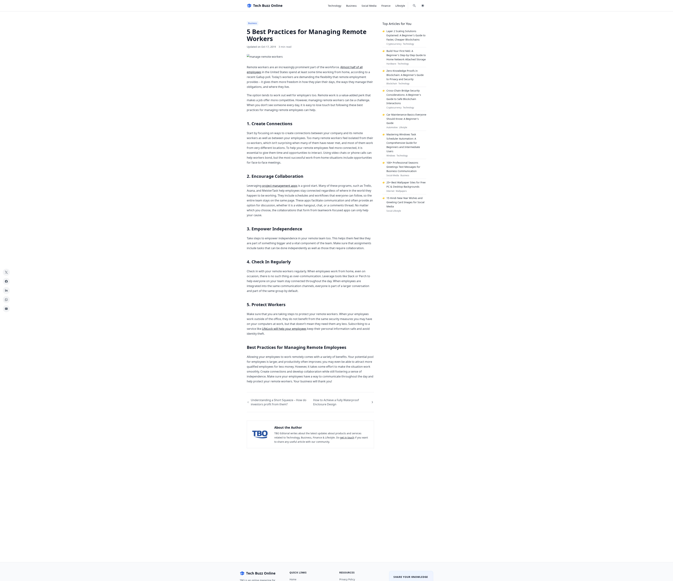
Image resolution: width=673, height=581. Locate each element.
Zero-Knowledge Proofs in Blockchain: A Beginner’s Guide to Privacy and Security (405, 75)
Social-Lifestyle (393, 211)
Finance (385, 5)
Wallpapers (401, 191)
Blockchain (391, 83)
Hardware (391, 63)
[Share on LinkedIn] (6, 290)
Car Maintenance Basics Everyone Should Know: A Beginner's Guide (406, 119)
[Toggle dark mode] (422, 5)
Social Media (369, 5)
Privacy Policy (347, 579)
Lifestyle (400, 5)
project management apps (279, 186)
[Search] (414, 5)
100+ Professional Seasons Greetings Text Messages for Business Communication (403, 167)
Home (293, 579)
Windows (390, 155)
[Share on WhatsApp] (6, 299)
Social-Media (392, 175)
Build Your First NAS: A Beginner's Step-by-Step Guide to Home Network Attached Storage (406, 55)
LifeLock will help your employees (284, 329)
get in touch (347, 437)
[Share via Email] (6, 308)
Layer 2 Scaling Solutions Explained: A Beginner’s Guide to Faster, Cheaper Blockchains (406, 35)
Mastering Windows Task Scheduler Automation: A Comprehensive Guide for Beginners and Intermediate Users (403, 143)
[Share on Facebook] (6, 281)
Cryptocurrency (394, 44)
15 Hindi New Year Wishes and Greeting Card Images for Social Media (405, 202)
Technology (334, 5)
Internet (390, 191)
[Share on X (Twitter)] (6, 272)
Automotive (392, 127)
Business (351, 5)
